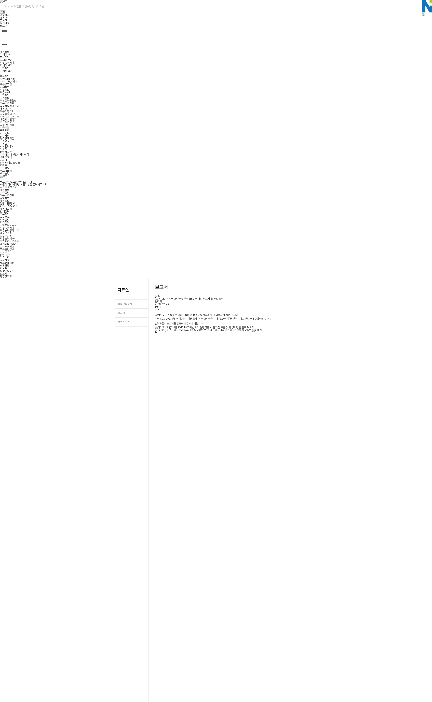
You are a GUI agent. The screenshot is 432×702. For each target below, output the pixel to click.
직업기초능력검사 (9, 116)
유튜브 (3, 17)
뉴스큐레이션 (7, 138)
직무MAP (5, 92)
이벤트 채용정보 (8, 81)
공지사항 (4, 135)
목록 (157, 309)
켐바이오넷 (6, 157)
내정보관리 (6, 108)
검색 (2, 12)
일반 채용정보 (7, 79)
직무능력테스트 (8, 114)
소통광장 (4, 15)
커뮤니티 (4, 133)
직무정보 (4, 89)
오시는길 (4, 173)
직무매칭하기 (7, 111)
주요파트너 (6, 170)
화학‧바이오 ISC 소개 (11, 162)
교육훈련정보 (7, 122)
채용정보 (4, 76)
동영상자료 (6, 152)
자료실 (3, 143)
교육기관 (4, 127)
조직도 (3, 165)
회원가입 (4, 23)
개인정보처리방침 (19, 154)
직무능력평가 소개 (10, 106)
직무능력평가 (7, 103)
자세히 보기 (6, 54)
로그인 (3, 25)
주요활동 (4, 168)
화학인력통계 (7, 146)
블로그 (3, 20)
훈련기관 (4, 130)
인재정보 (4, 87)
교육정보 (4, 192)
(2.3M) (201, 315)
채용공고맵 (6, 84)
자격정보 (4, 97)
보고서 (3, 149)
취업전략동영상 (8, 100)
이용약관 (4, 154)
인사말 (3, 160)
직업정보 (4, 95)
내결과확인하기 (8, 119)
